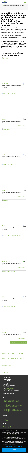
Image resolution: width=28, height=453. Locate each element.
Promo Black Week (6, 369)
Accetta (14, 450)
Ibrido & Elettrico (6, 365)
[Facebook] (4, 427)
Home (3, 5)
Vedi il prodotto (22, 90)
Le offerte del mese (6, 362)
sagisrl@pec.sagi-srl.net (10, 389)
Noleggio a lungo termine (8, 350)
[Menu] (25, 2)
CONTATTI (6, 420)
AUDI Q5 (4, 332)
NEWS (5, 419)
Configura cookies (11, 446)
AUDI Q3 (4, 119)
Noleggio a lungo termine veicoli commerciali (13, 358)
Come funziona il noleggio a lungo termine (12, 400)
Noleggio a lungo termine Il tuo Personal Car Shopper (13, 354)
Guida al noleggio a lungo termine (10, 406)
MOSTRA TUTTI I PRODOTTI (18, 342)
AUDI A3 (4, 297)
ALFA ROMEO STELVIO (7, 261)
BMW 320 (4, 225)
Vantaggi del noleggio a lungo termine (11, 401)
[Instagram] (6, 427)
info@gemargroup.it (10, 388)
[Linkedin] (11, 427)
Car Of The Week (6, 372)
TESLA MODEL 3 (5, 83)
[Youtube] (9, 427)
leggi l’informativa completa (15, 440)
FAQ (4, 418)
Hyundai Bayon (5, 154)
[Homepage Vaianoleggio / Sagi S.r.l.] (4, 2)
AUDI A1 (4, 190)
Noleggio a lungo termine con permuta (11, 402)
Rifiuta (20, 446)
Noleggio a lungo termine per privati (11, 404)
